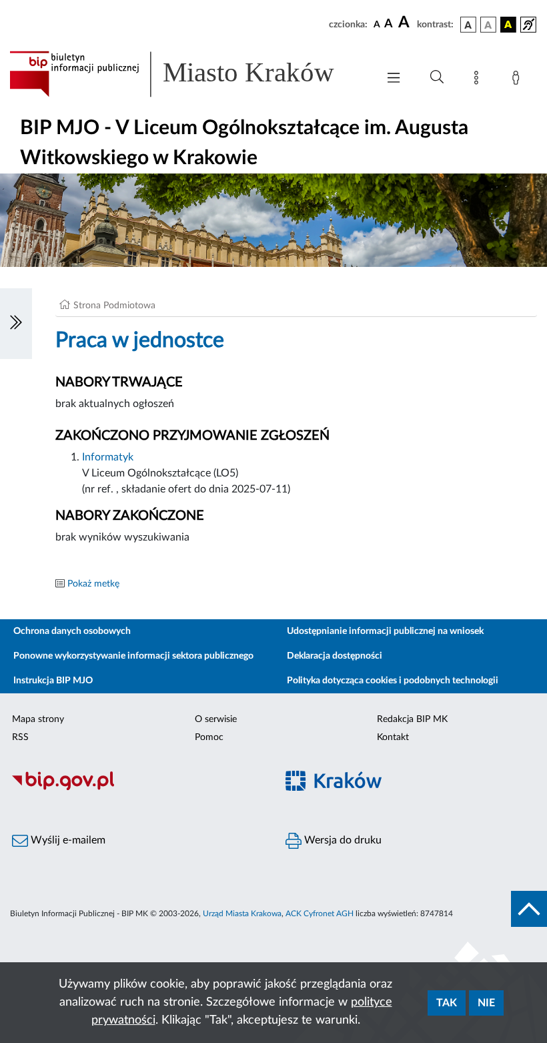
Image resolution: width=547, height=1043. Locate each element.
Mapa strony (38, 719)
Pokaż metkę (93, 584)
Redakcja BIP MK (412, 719)
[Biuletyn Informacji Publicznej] (136, 788)
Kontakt (393, 737)
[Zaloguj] (518, 80)
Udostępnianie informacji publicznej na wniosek (385, 631)
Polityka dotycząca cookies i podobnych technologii (392, 680)
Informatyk (107, 457)
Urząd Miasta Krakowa (242, 914)
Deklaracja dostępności (334, 656)
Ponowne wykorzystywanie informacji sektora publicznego (133, 656)
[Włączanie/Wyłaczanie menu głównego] (394, 79)
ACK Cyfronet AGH (320, 914)
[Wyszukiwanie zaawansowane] (437, 77)
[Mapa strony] (479, 80)
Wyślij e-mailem (66, 840)
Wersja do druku (342, 840)
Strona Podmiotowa (114, 305)
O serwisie (216, 719)
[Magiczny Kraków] (410, 788)
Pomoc (209, 737)
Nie (486, 1003)
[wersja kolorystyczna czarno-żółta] (508, 24)
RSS (20, 737)
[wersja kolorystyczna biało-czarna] (488, 24)
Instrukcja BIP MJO (53, 680)
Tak (446, 1003)
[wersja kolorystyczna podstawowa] (468, 24)
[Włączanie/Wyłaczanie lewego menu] (16, 323)
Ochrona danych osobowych (72, 631)
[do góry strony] (529, 909)
